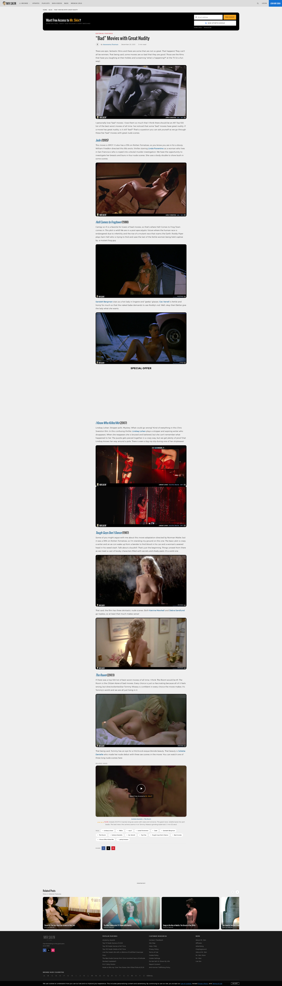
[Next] (237, 892)
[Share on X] (108, 848)
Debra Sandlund (177, 610)
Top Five (143, 835)
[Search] (258, 3)
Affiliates (199, 943)
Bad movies (178, 835)
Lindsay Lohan (139, 431)
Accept (235, 983)
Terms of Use (207, 27)
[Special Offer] (141, 395)
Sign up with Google (216, 23)
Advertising (200, 946)
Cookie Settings (154, 958)
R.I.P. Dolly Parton (108, 964)
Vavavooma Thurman (110, 44)
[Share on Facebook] (103, 848)
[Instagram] (53, 950)
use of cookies (186, 983)
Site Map (152, 943)
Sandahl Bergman (104, 302)
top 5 (130, 830)
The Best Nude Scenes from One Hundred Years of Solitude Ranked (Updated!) (123, 959)
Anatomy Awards (108, 940)
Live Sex (198, 961)
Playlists (46, 3)
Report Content (154, 964)
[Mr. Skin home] (9, 3)
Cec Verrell (164, 302)
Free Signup (229, 17)
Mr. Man (199, 958)
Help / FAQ (153, 946)
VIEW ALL (150, 976)
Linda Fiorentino (156, 148)
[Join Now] (275, 3)
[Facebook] (44, 950)
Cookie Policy (153, 955)
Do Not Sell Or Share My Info (159, 961)
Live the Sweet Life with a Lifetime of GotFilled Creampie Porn (122, 953)
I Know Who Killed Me (107, 423)
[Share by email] (113, 848)
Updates (35, 3)
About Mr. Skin (201, 940)
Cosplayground (201, 949)
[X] (48, 950)
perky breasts (123, 839)
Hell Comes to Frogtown (108, 222)
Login (264, 3)
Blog (66, 3)
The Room (101, 675)
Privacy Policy (198, 27)
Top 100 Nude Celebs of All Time (114, 949)
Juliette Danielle (136, 819)
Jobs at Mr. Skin (201, 952)
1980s (121, 830)
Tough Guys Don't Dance (109, 533)
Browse (24, 3)
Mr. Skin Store (201, 955)
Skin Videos (57, 3)
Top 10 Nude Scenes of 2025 (112, 943)
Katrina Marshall (157, 610)
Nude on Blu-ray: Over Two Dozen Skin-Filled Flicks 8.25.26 (123, 967)
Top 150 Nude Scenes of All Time (114, 946)
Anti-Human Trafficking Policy (159, 967)
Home (45, 10)
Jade (98, 140)
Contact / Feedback (156, 940)
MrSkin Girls (76, 3)
